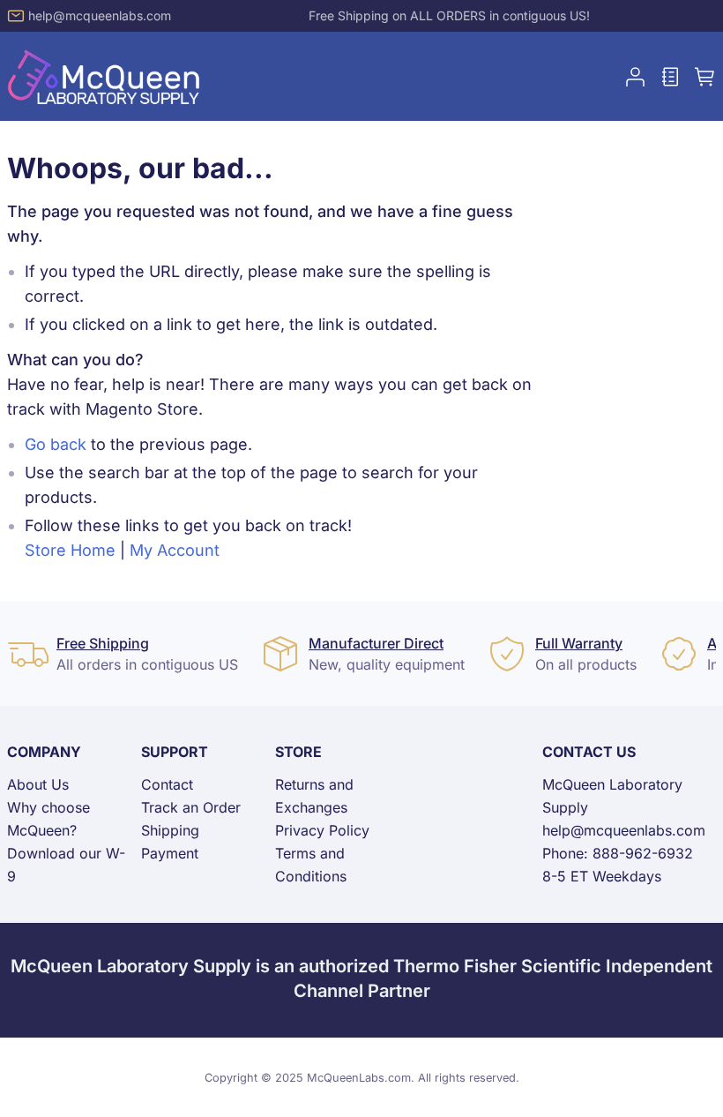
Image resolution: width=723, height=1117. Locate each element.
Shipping (170, 830)
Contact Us (589, 752)
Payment (169, 853)
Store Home (70, 550)
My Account (175, 550)
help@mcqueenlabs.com (99, 15)
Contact (167, 784)
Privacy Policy (322, 830)
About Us (38, 784)
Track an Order (191, 807)
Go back (55, 444)
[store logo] (104, 76)
